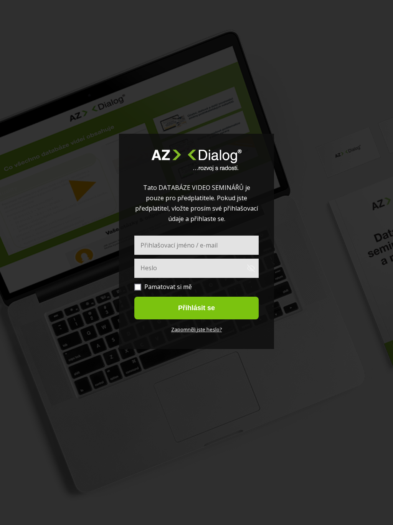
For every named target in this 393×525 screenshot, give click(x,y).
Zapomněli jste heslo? (196, 329)
